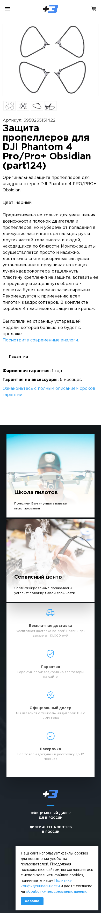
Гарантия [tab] (18, 356)
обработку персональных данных (56, 891)
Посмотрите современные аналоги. (41, 340)
